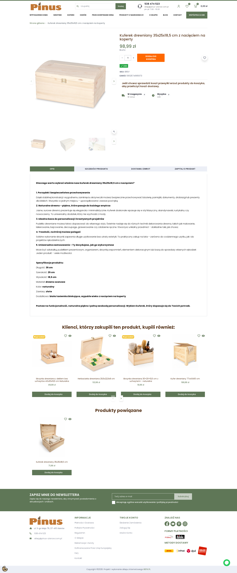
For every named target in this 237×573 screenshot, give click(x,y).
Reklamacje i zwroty (84, 543)
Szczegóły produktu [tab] (96, 168)
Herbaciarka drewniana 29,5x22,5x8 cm (96, 378)
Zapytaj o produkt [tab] (185, 168)
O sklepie (79, 538)
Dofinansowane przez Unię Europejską (93, 548)
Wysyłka (161, 94)
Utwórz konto (126, 533)
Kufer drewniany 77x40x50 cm (185, 378)
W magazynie (135, 94)
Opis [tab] (52, 168)
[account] (179, 6)
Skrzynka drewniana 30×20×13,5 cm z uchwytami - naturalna (140, 380)
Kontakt (78, 558)
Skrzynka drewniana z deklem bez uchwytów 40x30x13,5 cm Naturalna (52, 380)
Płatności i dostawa (84, 522)
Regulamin (80, 533)
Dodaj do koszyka (151, 58)
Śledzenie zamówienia (130, 522)
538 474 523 (152, 3)
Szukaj (121, 6)
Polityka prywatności (84, 527)
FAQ (76, 553)
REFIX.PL (147, 569)
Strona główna (37, 23)
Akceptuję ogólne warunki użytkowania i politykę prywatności (147, 502)
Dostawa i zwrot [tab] (140, 168)
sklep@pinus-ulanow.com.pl (156, 7)
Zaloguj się (125, 527)
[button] (195, 6)
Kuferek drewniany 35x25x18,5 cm (52, 462)
